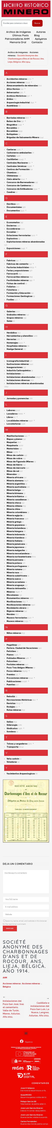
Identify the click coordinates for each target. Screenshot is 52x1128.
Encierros (12, 226)
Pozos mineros (14, 671)
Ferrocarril (12, 274)
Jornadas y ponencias (18, 398)
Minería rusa (13, 572)
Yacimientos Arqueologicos (21, 774)
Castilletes (12, 159)
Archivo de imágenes (18, 52)
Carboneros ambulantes (19, 153)
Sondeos (11, 731)
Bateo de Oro (14, 121)
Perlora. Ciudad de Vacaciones (22, 648)
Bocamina (12, 128)
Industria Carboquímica (19, 370)
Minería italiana (14, 541)
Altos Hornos (13, 89)
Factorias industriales (18, 267)
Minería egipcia (14, 515)
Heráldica (12, 333)
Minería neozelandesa (18, 553)
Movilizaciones (14, 602)
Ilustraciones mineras (18, 364)
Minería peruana (15, 560)
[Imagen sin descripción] (26, 811)
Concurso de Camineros (19, 185)
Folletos (11, 287)
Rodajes (11, 707)
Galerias (11, 311)
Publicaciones (14, 681)
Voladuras (12, 762)
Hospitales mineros (17, 346)
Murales (11, 614)
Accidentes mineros (17, 79)
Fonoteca (12, 290)
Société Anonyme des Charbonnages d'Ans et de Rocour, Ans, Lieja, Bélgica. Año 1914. (26, 58)
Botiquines (12, 134)
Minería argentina (16, 484)
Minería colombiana (17, 512)
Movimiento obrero (16, 608)
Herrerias (11, 339)
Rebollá (11, 696)
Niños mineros (14, 633)
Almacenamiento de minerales (22, 85)
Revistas (11, 703)
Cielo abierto (13, 179)
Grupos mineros (15, 318)
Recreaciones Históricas (19, 700)
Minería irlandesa (15, 538)
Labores (11, 410)
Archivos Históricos (16, 96)
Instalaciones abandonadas (21, 377)
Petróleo (11, 651)
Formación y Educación (18, 293)
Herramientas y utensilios (20, 336)
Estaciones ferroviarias (19, 235)
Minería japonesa (15, 547)
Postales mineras (15, 664)
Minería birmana (15, 493)
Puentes (11, 684)
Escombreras (13, 229)
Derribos (11, 204)
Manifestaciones (15, 436)
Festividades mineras (18, 280)
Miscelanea (12, 595)
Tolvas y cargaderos (17, 744)
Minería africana (15, 477)
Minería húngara (15, 531)
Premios (11, 674)
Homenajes (12, 343)
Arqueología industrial (18, 102)
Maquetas (12, 442)
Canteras (11, 149)
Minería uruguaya (15, 585)
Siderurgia (12, 725)
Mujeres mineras (15, 611)
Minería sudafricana (17, 576)
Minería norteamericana (19, 557)
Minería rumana (14, 569)
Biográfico (12, 125)
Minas (9, 452)
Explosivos (12, 238)
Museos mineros (15, 621)
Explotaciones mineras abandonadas (26, 242)
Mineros (11, 592)
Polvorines (12, 661)
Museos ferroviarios (17, 618)
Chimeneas (12, 176)
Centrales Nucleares (17, 163)
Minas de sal (13, 471)
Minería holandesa (16, 528)
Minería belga (14, 490)
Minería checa (14, 503)
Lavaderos (12, 414)
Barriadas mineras (16, 118)
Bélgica (7, 987)
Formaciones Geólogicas (19, 296)
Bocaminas (12, 131)
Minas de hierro (14, 465)
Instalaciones (14, 374)
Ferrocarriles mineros (18, 277)
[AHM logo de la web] (26, 9)
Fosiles (10, 300)
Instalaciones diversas (18, 380)
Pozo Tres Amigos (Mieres (20, 668)
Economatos (13, 222)
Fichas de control (16, 283)
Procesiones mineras (17, 678)
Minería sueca (14, 579)
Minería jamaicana (16, 544)
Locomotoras (14, 424)
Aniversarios (13, 92)
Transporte (12, 747)
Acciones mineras (16, 82)
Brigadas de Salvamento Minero (23, 137)
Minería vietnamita (16, 588)
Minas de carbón (15, 455)
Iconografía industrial (18, 361)
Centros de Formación (18, 169)
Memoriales (13, 449)
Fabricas (11, 260)
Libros (10, 417)
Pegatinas (12, 645)
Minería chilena (14, 506)
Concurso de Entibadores (20, 189)
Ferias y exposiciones (18, 270)
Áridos (10, 99)
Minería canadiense (17, 500)
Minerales (12, 474)
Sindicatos (12, 728)
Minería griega (14, 522)
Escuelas (11, 232)
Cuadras (11, 192)
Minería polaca (14, 563)
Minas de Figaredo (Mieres (20, 461)
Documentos (13, 211)
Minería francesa (15, 519)
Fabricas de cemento (17, 264)
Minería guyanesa (16, 525)
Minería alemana (15, 481)
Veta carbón (13, 759)
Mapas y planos (14, 439)
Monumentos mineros (18, 598)
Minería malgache (16, 550)
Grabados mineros (16, 315)
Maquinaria (12, 445)
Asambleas (12, 106)
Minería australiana (16, 487)
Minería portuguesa (17, 566)
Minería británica (15, 496)
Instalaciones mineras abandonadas (25, 383)
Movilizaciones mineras (19, 605)
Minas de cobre (14, 458)
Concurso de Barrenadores (20, 182)
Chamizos (12, 172)
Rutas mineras (14, 710)
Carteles (11, 156)
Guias (9, 321)
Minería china (13, 509)
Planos (10, 655)
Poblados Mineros (16, 658)
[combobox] (16, 23)
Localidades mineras (17, 421)
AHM (5, 978)
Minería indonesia (16, 534)
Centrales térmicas (16, 166)
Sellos (10, 722)
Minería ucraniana (16, 582)
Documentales (14, 207)
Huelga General (15, 349)
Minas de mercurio (16, 468)
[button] (26, 1033)
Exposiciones (13, 248)
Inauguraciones (15, 367)
